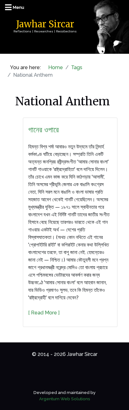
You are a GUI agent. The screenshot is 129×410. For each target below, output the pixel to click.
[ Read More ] (43, 313)
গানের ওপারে (43, 130)
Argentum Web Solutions (64, 398)
